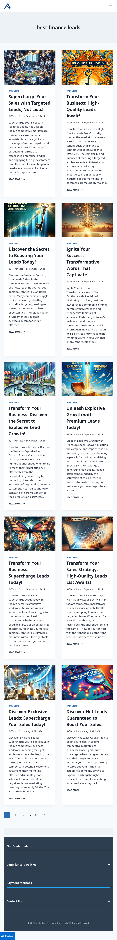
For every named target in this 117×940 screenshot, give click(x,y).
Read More (17, 179)
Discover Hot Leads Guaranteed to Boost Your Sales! (86, 718)
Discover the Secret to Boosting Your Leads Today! (29, 255)
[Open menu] (110, 6)
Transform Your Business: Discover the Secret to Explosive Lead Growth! (28, 421)
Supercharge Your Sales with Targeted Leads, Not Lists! (29, 103)
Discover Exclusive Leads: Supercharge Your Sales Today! (29, 718)
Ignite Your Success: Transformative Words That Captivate (82, 262)
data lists (14, 91)
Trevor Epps (17, 116)
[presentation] (29, 67)
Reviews (9, 936)
